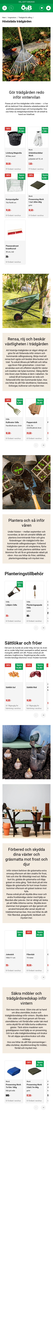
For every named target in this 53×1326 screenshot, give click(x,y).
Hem (4, 17)
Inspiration (12, 17)
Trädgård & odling (25, 17)
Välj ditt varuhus (26, 2)
